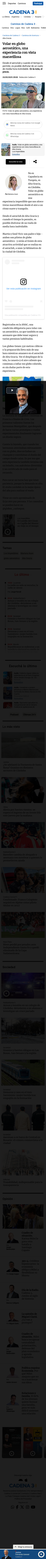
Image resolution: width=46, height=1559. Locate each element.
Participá (38, 3)
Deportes (12, 3)
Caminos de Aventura (30, 35)
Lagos (17, 28)
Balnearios (35, 28)
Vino (12, 28)
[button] (39, 97)
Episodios (16, 154)
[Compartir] (35, 162)
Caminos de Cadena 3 (23, 24)
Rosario (38, 17)
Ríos (23, 28)
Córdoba (27, 17)
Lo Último (6, 17)
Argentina (15, 17)
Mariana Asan (13, 194)
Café (28, 28)
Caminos (22, 3)
